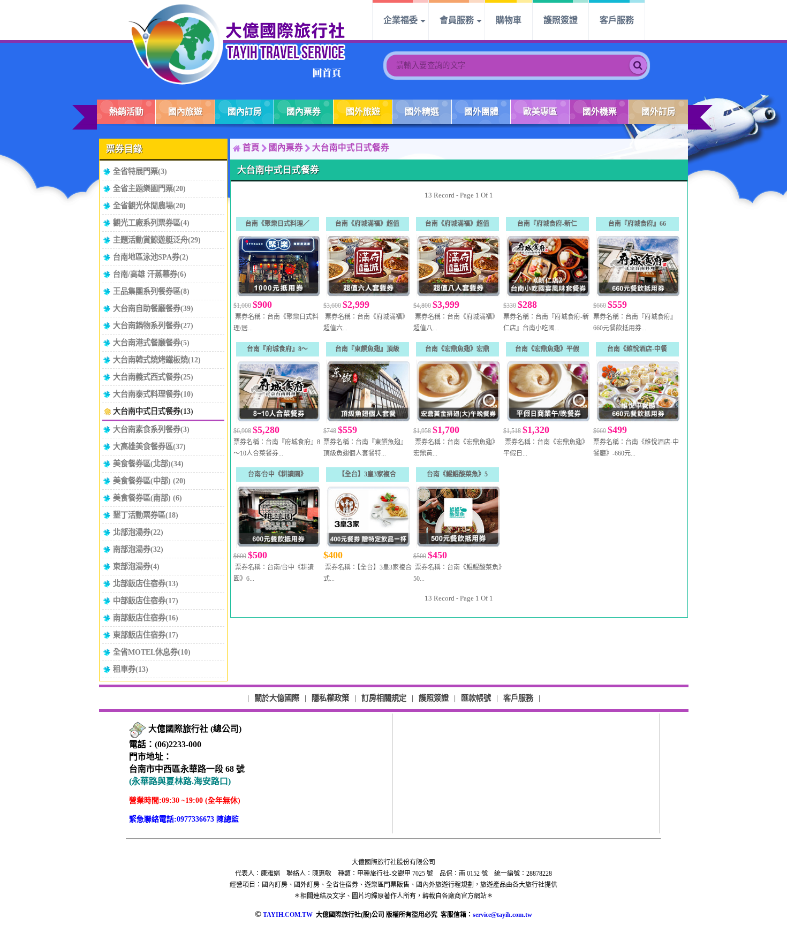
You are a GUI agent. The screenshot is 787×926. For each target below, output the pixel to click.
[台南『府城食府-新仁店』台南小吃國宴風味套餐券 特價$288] (547, 266)
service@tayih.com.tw (502, 915)
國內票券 (303, 111)
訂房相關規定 (383, 698)
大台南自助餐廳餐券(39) (153, 308)
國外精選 (422, 111)
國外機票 (599, 111)
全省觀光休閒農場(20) (149, 205)
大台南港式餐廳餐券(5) (151, 342)
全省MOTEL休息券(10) (152, 652)
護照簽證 (560, 20)
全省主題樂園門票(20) (149, 188)
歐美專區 (540, 111)
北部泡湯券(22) (138, 532)
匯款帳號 (476, 698)
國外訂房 (658, 111)
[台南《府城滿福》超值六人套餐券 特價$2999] (367, 266)
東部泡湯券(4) (136, 566)
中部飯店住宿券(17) (145, 600)
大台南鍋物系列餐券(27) (153, 325)
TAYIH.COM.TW (288, 915)
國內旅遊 (185, 111)
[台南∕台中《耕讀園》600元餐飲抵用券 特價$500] (277, 516)
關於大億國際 (276, 698)
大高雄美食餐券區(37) (149, 446)
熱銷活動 (126, 111)
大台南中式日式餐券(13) (153, 411)
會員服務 (457, 20)
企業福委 (400, 20)
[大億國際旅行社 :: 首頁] (237, 43)
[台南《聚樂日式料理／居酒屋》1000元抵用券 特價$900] (277, 266)
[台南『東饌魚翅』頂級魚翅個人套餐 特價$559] (367, 391)
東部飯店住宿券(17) (145, 635)
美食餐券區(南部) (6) (147, 498)
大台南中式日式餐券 (350, 147)
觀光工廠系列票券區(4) (151, 222)
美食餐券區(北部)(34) (148, 463)
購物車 (508, 20)
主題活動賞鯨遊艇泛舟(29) (157, 240)
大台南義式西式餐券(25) (153, 377)
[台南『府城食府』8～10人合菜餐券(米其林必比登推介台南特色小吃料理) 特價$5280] (277, 391)
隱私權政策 (330, 698)
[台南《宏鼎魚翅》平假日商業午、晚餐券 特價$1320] (547, 391)
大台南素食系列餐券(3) (151, 429)
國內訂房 (245, 111)
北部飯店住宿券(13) (145, 583)
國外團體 (481, 111)
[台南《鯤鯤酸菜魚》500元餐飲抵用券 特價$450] (457, 516)
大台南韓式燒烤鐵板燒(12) (157, 359)
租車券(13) (130, 669)
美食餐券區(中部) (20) (149, 480)
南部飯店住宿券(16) (145, 617)
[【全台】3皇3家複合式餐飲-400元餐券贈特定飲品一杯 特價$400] (367, 516)
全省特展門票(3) (140, 171)
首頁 (251, 147)
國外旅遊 (363, 111)
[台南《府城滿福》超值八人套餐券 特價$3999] (457, 266)
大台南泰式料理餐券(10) (153, 394)
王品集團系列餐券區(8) (151, 291)
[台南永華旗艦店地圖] (137, 729)
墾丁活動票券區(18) (145, 515)
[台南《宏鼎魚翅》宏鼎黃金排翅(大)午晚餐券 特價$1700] (457, 391)
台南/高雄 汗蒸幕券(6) (149, 274)
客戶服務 (617, 20)
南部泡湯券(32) (138, 549)
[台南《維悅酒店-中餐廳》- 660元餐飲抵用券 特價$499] (637, 391)
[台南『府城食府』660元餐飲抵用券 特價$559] (637, 266)
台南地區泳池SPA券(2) (150, 257)
